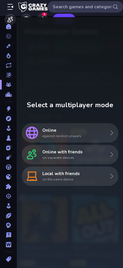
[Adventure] (8, 118)
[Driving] (8, 167)
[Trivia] (8, 235)
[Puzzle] (8, 186)
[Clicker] (8, 157)
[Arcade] (8, 128)
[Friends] (10, 19)
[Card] (8, 148)
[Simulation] (8, 206)
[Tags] (8, 259)
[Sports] (8, 215)
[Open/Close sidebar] (10, 7)
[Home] (8, 26)
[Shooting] (8, 196)
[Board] (8, 138)
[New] (8, 46)
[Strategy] (8, 225)
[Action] (8, 109)
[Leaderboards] (8, 94)
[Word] (8, 244)
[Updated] (8, 65)
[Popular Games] (8, 55)
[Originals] (8, 75)
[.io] (8, 177)
